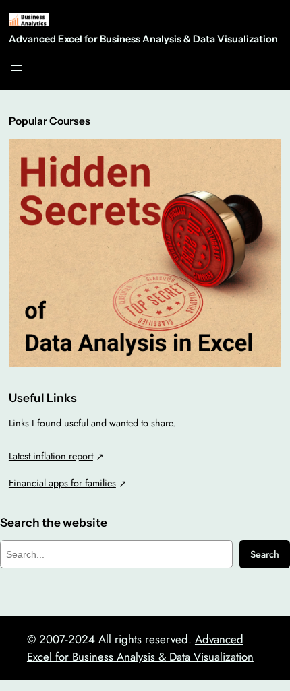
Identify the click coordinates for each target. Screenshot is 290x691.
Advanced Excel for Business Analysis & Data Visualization (143, 39)
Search (264, 554)
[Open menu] (17, 68)
